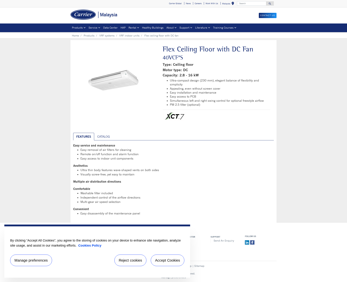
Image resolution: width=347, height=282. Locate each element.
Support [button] (184, 27)
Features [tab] (83, 136)
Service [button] (93, 27)
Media (183, 240)
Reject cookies (130, 260)
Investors (184, 248)
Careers (184, 244)
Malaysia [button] (228, 4)
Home (75, 35)
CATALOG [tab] (103, 136)
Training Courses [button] (223, 27)
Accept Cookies (167, 260)
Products (89, 35)
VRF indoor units (129, 35)
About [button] (170, 27)
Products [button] (77, 27)
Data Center (110, 27)
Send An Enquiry (224, 240)
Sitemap (199, 265)
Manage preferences (31, 260)
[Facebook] (252, 242)
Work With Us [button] (211, 3)
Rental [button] (132, 27)
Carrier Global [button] (175, 3)
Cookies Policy (89, 245)
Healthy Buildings (153, 27)
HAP (123, 27)
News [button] (188, 3)
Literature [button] (201, 27)
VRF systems (107, 35)
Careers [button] (198, 3)
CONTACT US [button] (267, 15)
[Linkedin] (247, 242)
